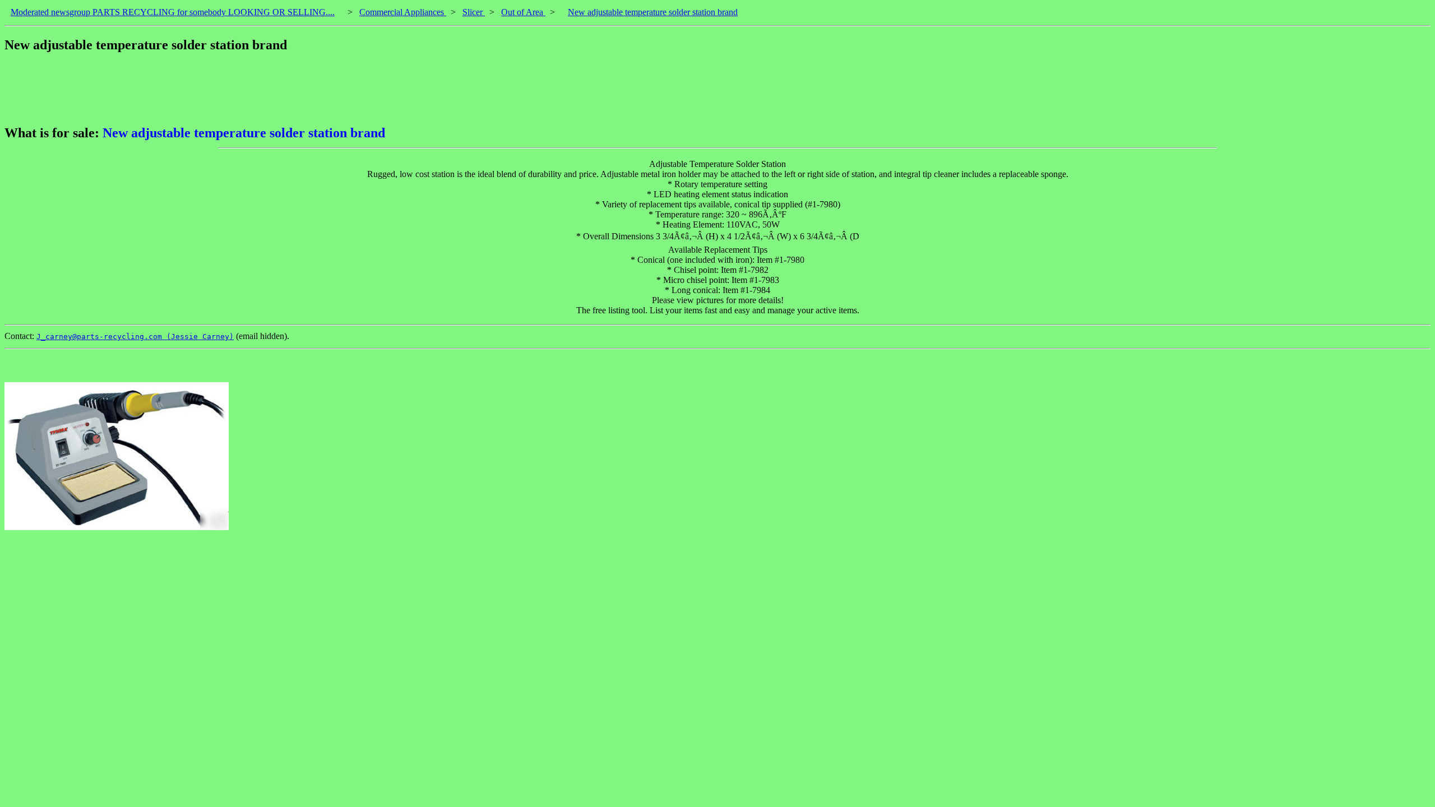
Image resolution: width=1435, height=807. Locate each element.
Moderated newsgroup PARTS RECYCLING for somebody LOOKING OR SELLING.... (173, 12)
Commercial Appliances (402, 12)
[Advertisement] (208, 89)
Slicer (473, 12)
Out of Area (523, 12)
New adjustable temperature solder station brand (653, 12)
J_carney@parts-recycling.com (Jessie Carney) (135, 336)
